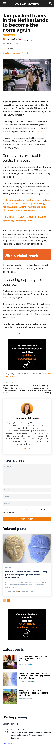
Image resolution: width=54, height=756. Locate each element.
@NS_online (9, 200)
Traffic (11, 35)
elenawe (16, 334)
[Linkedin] (29, 448)
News (5, 35)
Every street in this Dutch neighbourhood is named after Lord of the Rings (35, 692)
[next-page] (8, 600)
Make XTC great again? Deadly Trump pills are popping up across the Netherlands (26, 574)
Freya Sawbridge (26, 698)
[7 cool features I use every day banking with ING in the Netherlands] (10, 662)
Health (8, 567)
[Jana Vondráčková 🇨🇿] (4, 39)
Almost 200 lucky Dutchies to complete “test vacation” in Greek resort (14, 389)
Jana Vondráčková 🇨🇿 (13, 39)
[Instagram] (25, 448)
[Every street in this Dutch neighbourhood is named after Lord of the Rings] (10, 696)
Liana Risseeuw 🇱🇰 (12, 591)
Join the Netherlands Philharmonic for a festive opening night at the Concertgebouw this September (31, 735)
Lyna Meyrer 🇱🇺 (25, 664)
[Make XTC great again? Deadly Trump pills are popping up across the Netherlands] (27, 548)
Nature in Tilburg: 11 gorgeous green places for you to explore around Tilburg (39, 389)
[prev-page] (4, 600)
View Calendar (8, 743)
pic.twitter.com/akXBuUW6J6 (19, 210)
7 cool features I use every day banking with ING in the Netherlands (33, 658)
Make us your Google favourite (17, 53)
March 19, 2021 (24, 220)
